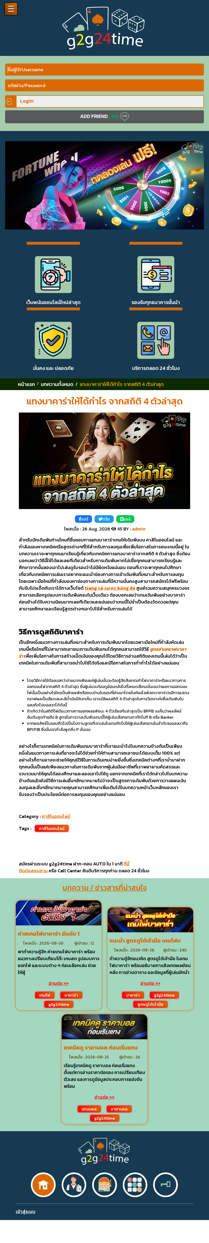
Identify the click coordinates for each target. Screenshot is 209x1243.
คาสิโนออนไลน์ (56, 816)
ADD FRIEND (99, 116)
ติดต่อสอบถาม (33, 870)
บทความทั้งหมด (57, 384)
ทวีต (106, 519)
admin (138, 528)
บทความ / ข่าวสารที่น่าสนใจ (104, 887)
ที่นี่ (126, 863)
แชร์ (84, 519)
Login (26, 101)
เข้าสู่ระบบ (25, 1211)
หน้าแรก (26, 384)
